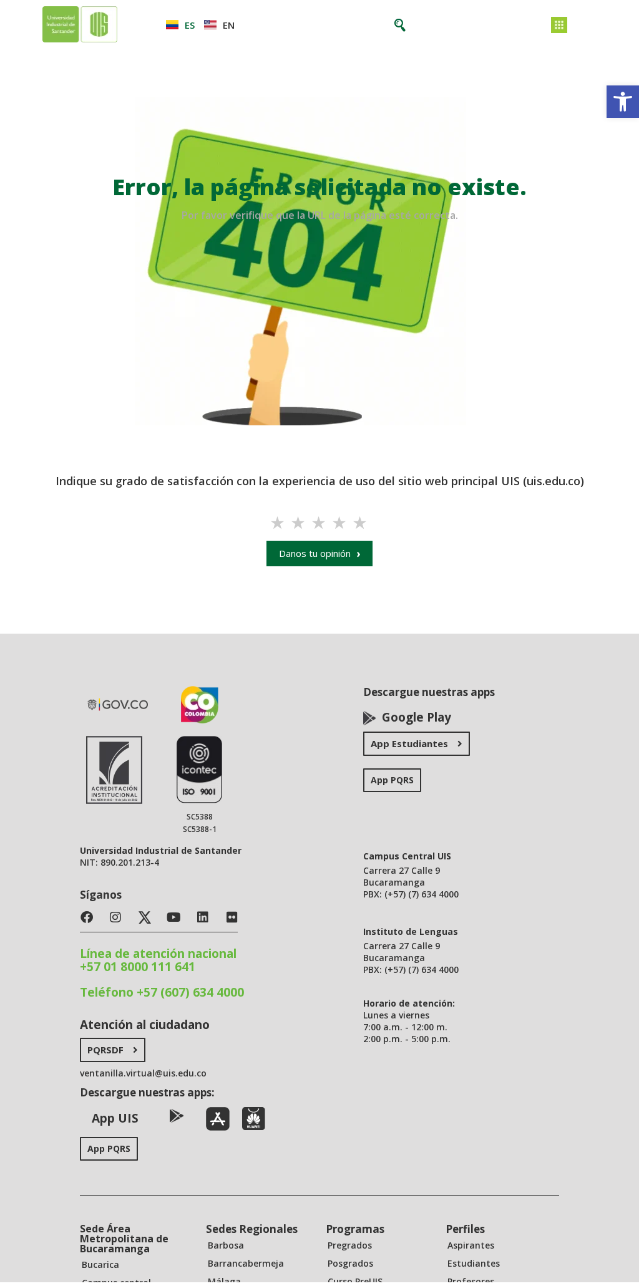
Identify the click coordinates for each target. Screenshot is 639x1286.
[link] (623, 101)
